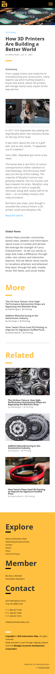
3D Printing (10, 32)
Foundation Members (15, 579)
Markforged (13, 309)
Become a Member (13, 576)
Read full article (14, 215)
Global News (13, 54)
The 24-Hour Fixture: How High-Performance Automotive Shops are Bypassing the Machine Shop (25, 304)
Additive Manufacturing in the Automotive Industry (21, 317)
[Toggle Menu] (50, 4)
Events (8, 548)
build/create (44, 667)
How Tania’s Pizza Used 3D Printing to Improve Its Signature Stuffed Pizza (26, 328)
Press (7, 551)
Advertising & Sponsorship (17, 541)
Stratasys (12, 321)
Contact (8, 545)
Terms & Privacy (12, 554)
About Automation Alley (16, 538)
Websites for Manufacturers (37, 664)
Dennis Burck (14, 332)
